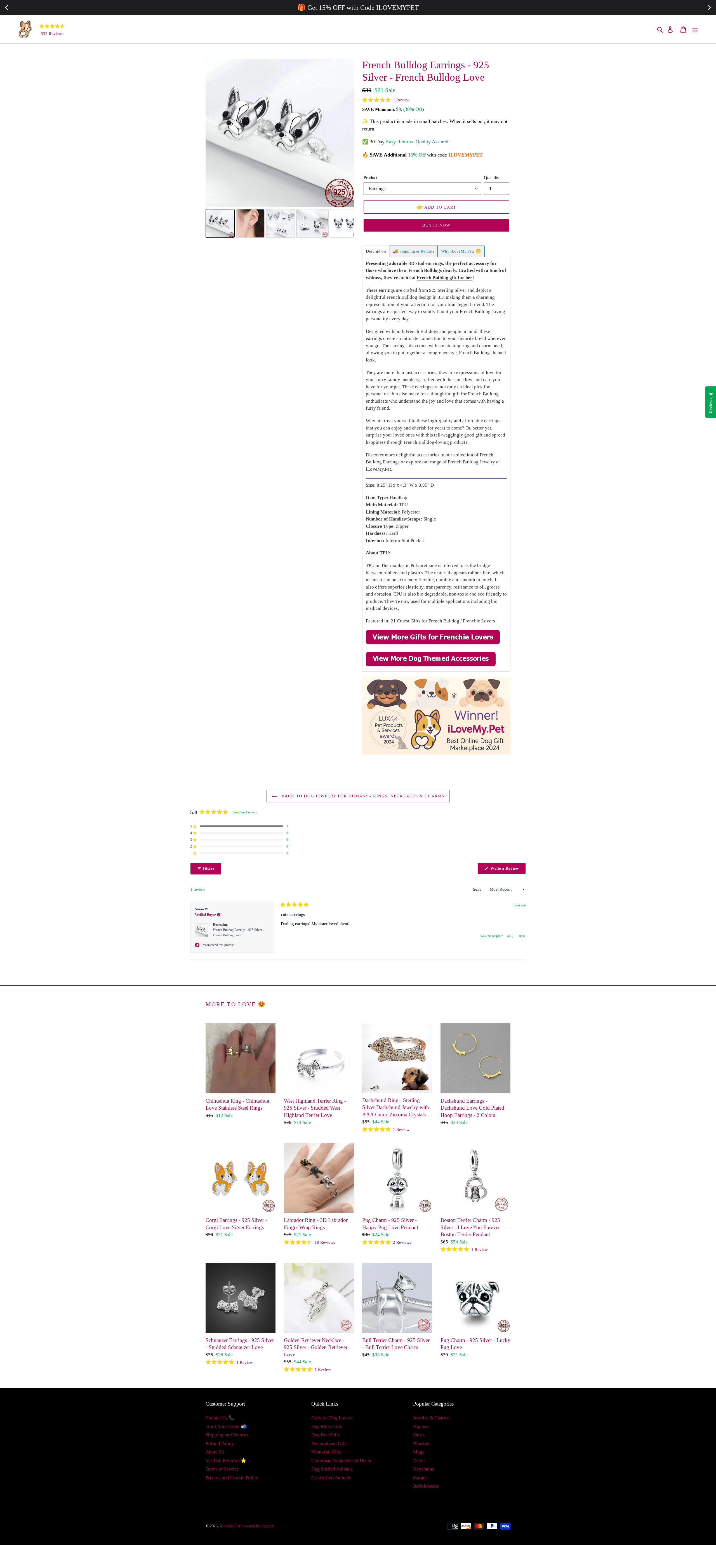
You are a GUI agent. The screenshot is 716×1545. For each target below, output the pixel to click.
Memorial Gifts (326, 1452)
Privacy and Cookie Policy (232, 1477)
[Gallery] (280, 149)
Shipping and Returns (227, 1434)
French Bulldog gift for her (444, 277)
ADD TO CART (436, 207)
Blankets (421, 1443)
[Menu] (695, 29)
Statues (420, 1477)
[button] (385, 100)
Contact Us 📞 (220, 1417)
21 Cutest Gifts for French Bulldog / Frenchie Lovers (443, 621)
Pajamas (421, 1426)
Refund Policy (220, 1443)
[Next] (346, 133)
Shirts (419, 1434)
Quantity (491, 177)
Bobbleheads (426, 1486)
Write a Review (507, 870)
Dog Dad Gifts (325, 1434)
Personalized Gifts (329, 1443)
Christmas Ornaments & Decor (341, 1460)
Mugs (418, 1452)
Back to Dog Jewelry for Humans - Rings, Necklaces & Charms (362, 796)
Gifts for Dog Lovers (331, 1417)
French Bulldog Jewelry (471, 462)
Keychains (423, 1469)
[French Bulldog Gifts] (433, 643)
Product (370, 177)
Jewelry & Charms (431, 1417)
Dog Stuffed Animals (332, 1469)
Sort (477, 889)
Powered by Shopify (257, 1526)
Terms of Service (222, 1469)
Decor (419, 1460)
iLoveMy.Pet (230, 1526)
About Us (215, 1452)
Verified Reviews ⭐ (226, 1460)
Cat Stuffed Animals (331, 1477)
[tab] (376, 251)
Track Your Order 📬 (226, 1426)
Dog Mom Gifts (326, 1426)
